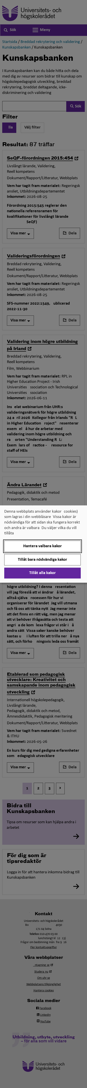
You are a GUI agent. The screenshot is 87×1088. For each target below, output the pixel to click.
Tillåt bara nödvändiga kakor (42, 560)
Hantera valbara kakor (42, 546)
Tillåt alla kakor (42, 573)
